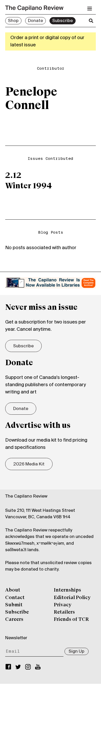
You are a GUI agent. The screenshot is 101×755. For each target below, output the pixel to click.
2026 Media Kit (29, 464)
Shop (13, 21)
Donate (35, 21)
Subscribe (62, 21)
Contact (15, 597)
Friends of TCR (71, 619)
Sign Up (76, 651)
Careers (14, 619)
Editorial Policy (72, 597)
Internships (67, 590)
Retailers (64, 612)
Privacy (62, 605)
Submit (14, 605)
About (12, 590)
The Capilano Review (26, 496)
